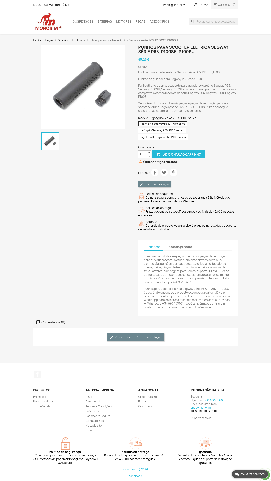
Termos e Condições (99, 406)
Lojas (89, 430)
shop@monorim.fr (202, 407)
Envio (89, 396)
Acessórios (159, 21)
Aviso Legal (93, 401)
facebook (135, 476)
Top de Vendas (42, 406)
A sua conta (148, 390)
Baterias (105, 21)
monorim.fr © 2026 (135, 469)
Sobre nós (92, 411)
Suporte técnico (201, 418)
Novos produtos (43, 401)
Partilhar (154, 172)
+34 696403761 (60, 5)
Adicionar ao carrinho (178, 154)
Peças (140, 21)
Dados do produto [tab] (179, 247)
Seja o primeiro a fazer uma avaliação (138, 337)
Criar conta (145, 406)
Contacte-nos (95, 420)
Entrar (142, 401)
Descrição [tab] (154, 247)
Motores (123, 21)
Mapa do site (94, 425)
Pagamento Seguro (98, 416)
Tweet (164, 172)
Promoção (39, 396)
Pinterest (173, 172)
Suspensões (83, 21)
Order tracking (147, 396)
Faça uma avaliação (157, 184)
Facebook (37, 374)
